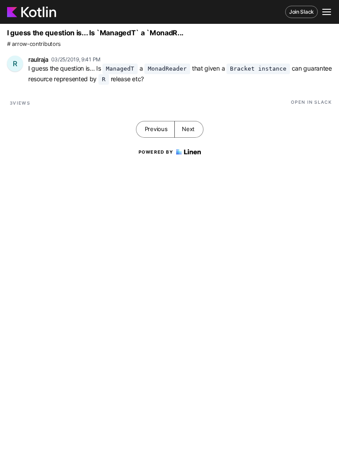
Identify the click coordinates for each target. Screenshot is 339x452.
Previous (156, 128)
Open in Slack (311, 102)
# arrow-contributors (34, 44)
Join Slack (301, 11)
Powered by (156, 151)
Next (188, 128)
